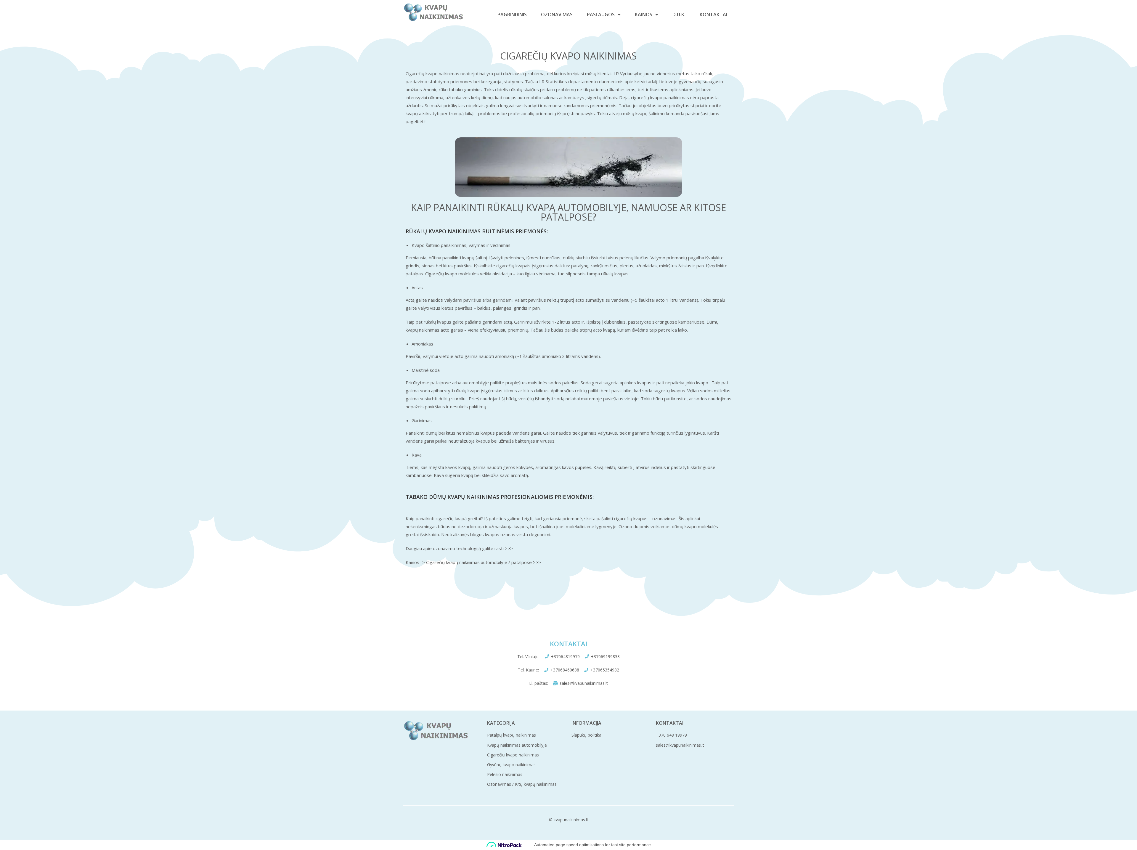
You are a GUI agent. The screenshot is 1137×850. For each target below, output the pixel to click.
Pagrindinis (512, 14)
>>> (509, 548)
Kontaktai (713, 14)
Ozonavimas (557, 14)
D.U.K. (678, 14)
